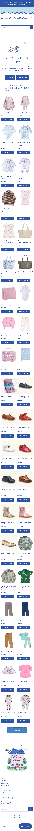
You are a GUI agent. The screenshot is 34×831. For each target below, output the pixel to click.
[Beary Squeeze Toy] (9, 386)
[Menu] (2, 18)
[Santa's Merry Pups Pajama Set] (9, 702)
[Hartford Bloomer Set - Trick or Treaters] (25, 198)
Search (10, 77)
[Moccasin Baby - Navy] (9, 479)
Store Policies (5, 790)
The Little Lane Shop (13, 826)
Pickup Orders (5, 785)
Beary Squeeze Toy (7, 396)
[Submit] (31, 27)
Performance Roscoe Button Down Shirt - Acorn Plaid (8, 588)
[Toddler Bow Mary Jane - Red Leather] (25, 417)
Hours (3, 788)
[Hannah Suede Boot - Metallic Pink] (25, 512)
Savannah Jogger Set (25, 650)
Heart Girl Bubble (7, 113)
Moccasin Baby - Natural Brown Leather (23, 491)
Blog (2, 792)
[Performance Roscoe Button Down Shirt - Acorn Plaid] (9, 576)
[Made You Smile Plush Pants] (25, 324)
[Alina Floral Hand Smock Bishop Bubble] (25, 132)
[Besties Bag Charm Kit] (9, 355)
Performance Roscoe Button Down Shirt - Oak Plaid (24, 555)
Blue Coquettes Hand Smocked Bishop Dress (8, 176)
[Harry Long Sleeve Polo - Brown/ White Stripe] (9, 198)
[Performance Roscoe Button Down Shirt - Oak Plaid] (25, 543)
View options (7, 119)
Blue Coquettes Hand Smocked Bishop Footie (24, 176)
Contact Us (22, 77)
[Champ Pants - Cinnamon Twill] (9, 640)
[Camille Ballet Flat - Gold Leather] (9, 543)
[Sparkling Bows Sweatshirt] (9, 322)
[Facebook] (19, 817)
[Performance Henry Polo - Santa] (25, 576)
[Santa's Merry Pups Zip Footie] (25, 702)
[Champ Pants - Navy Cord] (25, 609)
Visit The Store (6, 783)
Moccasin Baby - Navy (8, 489)
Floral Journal (22, 365)
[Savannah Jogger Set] (25, 640)
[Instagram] (14, 817)
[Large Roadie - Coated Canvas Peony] (9, 293)
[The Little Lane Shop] (17, 18)
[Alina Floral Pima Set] (9, 132)
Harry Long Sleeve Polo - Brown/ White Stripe (8, 209)
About (3, 778)
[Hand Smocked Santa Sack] (25, 293)
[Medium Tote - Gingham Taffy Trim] (25, 231)
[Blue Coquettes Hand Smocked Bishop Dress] (9, 165)
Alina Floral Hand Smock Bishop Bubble (23, 144)
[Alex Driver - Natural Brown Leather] (9, 417)
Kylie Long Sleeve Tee (25, 681)
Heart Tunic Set (22, 113)
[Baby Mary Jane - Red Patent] (25, 448)
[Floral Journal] (25, 355)
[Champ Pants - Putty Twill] (9, 609)
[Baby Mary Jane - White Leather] (9, 448)
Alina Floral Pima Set (8, 142)
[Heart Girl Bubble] (9, 103)
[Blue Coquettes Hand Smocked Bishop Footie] (25, 165)
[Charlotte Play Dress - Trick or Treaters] (9, 231)
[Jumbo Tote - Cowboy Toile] (9, 262)
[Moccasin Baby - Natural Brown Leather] (25, 479)
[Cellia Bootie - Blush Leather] (9, 512)
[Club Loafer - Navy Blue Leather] (25, 386)
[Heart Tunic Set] (25, 103)
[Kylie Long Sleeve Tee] (25, 671)
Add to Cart (23, 249)
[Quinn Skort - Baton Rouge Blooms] (9, 671)
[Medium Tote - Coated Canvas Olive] (25, 262)
